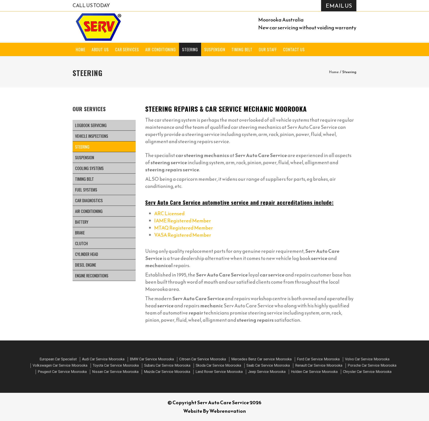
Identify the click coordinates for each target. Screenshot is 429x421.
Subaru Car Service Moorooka (167, 365)
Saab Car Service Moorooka (268, 365)
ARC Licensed (169, 213)
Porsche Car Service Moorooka (372, 365)
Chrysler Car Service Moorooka (367, 372)
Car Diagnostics (89, 200)
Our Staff (268, 49)
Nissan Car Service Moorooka (115, 372)
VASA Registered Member (182, 235)
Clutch (81, 243)
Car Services (127, 49)
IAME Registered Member (182, 220)
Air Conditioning (160, 49)
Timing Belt (241, 49)
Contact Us (294, 49)
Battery (81, 222)
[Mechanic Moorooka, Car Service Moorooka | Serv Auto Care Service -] (98, 27)
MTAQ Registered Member (183, 228)
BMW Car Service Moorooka (152, 359)
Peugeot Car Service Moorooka (62, 372)
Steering (190, 49)
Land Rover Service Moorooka (219, 372)
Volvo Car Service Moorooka (367, 359)
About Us (100, 49)
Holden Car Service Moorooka (314, 372)
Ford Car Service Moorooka (318, 359)
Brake (80, 233)
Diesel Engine (85, 265)
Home (80, 49)
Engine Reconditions (91, 276)
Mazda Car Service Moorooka (167, 372)
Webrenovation (227, 411)
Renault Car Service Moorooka (318, 365)
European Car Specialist (58, 359)
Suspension (214, 49)
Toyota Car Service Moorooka (116, 365)
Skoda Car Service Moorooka (218, 365)
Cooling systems (89, 168)
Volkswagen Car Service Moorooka (60, 365)
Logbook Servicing (91, 125)
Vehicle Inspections (91, 136)
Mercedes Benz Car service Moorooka (261, 359)
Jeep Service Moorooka (267, 372)
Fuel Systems (86, 190)
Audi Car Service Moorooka (103, 359)
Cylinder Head (86, 254)
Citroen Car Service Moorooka (202, 359)
